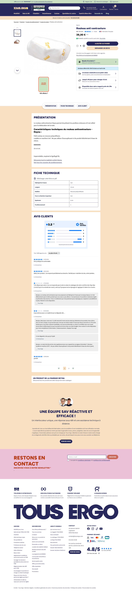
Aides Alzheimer (18, 550)
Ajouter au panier (102, 43)
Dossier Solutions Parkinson (57, 550)
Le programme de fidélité (39, 554)
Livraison (34, 534)
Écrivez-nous (66, 441)
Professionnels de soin (20, 545)
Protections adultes (19, 542)
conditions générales (84, 460)
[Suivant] (17, 70)
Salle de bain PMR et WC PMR (21, 532)
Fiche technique (67, 106)
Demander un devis (102, 48)
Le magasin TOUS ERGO (56, 532)
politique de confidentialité (102, 460)
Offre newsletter (36, 566)
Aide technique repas (19, 537)
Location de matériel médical (40, 547)
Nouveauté (35, 569)
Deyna (78, 25)
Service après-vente (37, 561)
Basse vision (17, 553)
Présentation (50, 106)
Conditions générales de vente (42, 588)
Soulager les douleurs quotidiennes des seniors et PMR (21, 562)
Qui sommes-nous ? (55, 529)
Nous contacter (54, 534)
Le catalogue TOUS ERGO (57, 537)
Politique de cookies (76, 588)
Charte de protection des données (61, 588)
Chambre (16, 534)
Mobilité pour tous (19, 529)
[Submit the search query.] (50, 8)
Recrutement (53, 542)
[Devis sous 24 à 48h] (116, 62)
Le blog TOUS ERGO (55, 540)
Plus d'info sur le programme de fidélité (86, 55)
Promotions (35, 571)
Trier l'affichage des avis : (40, 253)
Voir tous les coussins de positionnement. (48, 162)
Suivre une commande (38, 542)
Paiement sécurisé (73, 493)
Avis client (82, 106)
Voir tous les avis (92, 553)
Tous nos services (36, 532)
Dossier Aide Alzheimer (56, 547)
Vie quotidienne (18, 540)
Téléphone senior (18, 547)
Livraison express (100, 493)
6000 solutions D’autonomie (50, 493)
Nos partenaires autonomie (57, 545)
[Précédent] (17, 28)
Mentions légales (29, 588)
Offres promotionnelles (38, 564)
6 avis (95, 31)
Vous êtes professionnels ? (39, 529)
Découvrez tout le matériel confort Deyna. (48, 160)
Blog (107, 13)
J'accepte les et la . (90, 460)
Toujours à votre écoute (23, 493)
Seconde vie (98, 13)
